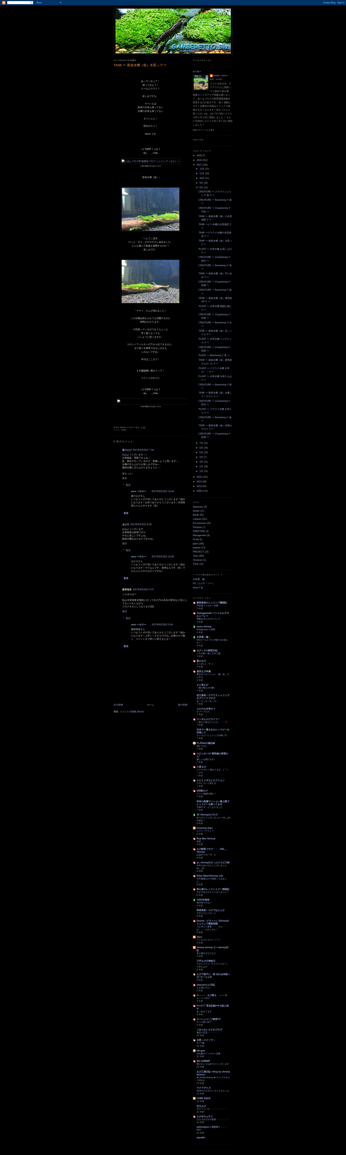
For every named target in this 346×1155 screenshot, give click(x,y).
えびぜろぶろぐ (205, 1116)
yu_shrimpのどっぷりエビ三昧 (213, 862)
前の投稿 (182, 704)
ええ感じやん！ (204, 987)
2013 (199, 481)
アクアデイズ (204, 1087)
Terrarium (198, 560)
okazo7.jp (198, 587)
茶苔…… (201, 841)
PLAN (196, 539)
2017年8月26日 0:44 (162, 624)
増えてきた (202, 746)
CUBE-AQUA (203, 1098)
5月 (201, 452)
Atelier (196, 511)
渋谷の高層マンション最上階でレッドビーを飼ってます (213, 803)
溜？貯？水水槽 (204, 977)
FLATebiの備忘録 (206, 743)
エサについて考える (206, 783)
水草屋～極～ (204, 637)
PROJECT (198, 551)
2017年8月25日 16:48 (163, 556)
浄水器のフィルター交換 (208, 1053)
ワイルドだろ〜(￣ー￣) (208, 940)
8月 (201, 187)
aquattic (201, 1137)
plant (195, 543)
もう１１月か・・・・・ (208, 998)
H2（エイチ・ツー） (203, 583)
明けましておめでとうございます (213, 1064)
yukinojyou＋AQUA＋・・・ (212, 1127)
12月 (202, 168)
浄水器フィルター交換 (207, 605)
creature (197, 519)
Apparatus (198, 506)
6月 (201, 447)
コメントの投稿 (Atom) (132, 711)
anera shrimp (204, 626)
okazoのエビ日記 (206, 984)
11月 (202, 173)
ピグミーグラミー (205, 831)
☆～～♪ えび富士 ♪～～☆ (212, 995)
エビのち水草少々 (206, 708)
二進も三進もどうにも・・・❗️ (212, 722)
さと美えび (202, 684)
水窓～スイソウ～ (206, 1040)
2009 (199, 491)
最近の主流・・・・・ (207, 1032)
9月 (201, 182)
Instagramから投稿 (206, 629)
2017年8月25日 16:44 (163, 491)
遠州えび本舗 (204, 671)
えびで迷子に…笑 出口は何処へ (213, 974)
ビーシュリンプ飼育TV (209, 1019)
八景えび (201, 766)
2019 (199, 155)
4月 (201, 457)
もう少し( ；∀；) (205, 664)
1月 (201, 471)
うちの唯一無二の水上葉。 (210, 653)
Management (199, 535)
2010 (199, 486)
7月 (201, 443)
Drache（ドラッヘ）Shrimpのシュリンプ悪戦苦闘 (213, 922)
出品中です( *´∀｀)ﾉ (206, 855)
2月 (201, 466)
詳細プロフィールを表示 (204, 130)
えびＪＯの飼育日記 (207, 650)
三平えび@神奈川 (206, 961)
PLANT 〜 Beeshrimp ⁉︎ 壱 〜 (214, 355)
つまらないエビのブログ (209, 1029)
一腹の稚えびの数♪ (206, 687)
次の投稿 (118, 704)
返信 (124, 478)
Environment (199, 523)
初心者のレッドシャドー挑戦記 (213, 889)
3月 (201, 461)
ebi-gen (201, 1050)
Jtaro (199, 937)
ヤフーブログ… (204, 711)
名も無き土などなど (206, 953)
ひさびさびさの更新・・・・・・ (213, 1119)
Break (196, 514)
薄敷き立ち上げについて (208, 619)
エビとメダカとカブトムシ (211, 780)
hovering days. (205, 828)
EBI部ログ (202, 790)
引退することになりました (210, 807)
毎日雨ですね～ (204, 902)
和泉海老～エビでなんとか (211, 910)
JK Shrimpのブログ (207, 814)
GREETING (199, 531)
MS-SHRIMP (203, 1061)
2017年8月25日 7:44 (143, 450)
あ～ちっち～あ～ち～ (207, 701)
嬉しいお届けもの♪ (206, 759)
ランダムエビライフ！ (208, 719)
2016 (199, 477)
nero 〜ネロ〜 (138, 491)
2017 (199, 164)
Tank (123, 430)
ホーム (150, 704)
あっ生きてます (204, 1011)
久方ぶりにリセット (206, 913)
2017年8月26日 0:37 (143, 589)
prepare (197, 547)
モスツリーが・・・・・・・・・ (213, 1109)
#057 (199, 1130)
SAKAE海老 (203, 899)
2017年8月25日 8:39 (140, 524)
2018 (199, 160)
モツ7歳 (200, 1043)
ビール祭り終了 (204, 1022)
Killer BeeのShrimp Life (210, 875)
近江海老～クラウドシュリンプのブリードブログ (213, 696)
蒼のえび (127, 450)
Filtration (197, 527)
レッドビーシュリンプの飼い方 (212, 735)
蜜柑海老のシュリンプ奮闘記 (212, 602)
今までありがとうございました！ (213, 892)
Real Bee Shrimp (206, 838)
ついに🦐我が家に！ (207, 793)
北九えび (201, 1106)
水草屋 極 (199, 579)
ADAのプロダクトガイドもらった (213, 1091)
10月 (202, 178)
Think (196, 564)
